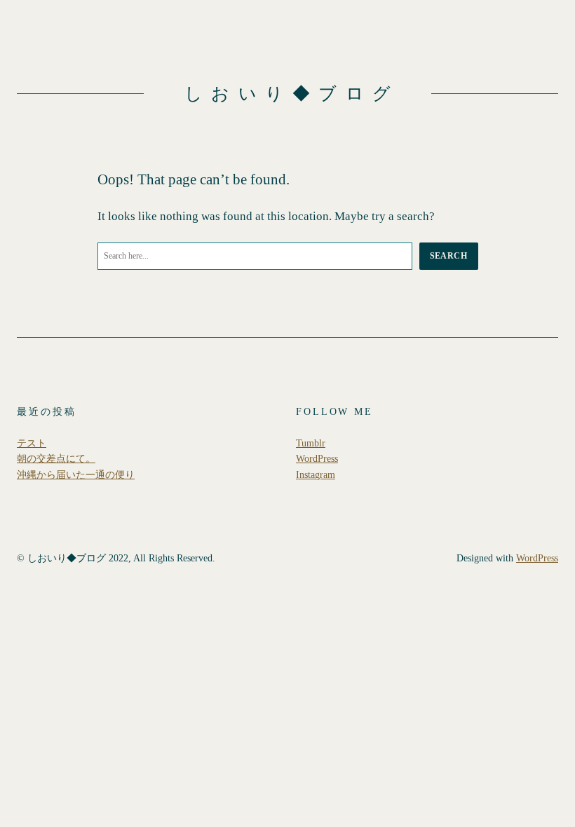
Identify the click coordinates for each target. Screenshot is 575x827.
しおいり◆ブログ (292, 93)
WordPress (317, 458)
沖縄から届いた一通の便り (76, 474)
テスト (31, 443)
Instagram (315, 474)
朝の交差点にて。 (56, 458)
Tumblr (310, 443)
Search (449, 256)
